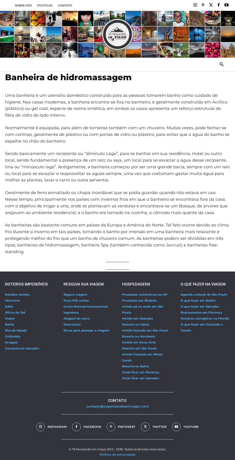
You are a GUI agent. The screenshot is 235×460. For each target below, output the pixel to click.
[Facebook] (219, 5)
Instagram (57, 427)
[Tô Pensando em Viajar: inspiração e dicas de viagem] (117, 34)
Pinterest (126, 427)
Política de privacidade (117, 454)
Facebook (92, 427)
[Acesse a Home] (37, 64)
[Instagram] (195, 5)
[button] (221, 64)
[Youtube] (226, 5)
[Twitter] (211, 5)
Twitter (159, 427)
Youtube (191, 427)
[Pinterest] (203, 5)
